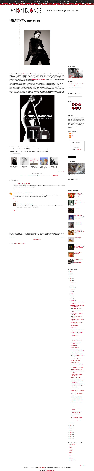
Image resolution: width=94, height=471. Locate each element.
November (73, 284)
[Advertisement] (76, 41)
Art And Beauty (73, 327)
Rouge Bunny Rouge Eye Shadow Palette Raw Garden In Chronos (78, 261)
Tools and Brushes (72, 460)
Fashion (70, 447)
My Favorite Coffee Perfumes (75, 377)
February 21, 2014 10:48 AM (26, 193)
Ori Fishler (73, 137)
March (72, 298)
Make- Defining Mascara (75, 343)
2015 (71, 278)
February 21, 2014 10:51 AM (26, 204)
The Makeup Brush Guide (63, 1)
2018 (71, 273)
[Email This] (33, 173)
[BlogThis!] (34, 173)
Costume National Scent (28, 73)
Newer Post (11, 237)
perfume (40, 175)
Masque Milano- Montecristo (75, 358)
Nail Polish (71, 455)
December (73, 282)
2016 (71, 276)
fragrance (34, 175)
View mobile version (37, 239)
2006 (71, 438)
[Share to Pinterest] (38, 173)
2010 (71, 430)
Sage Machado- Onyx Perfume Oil (76, 332)
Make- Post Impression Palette (76, 349)
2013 (71, 425)
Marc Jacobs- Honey (74, 325)
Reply (14, 189)
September (73, 287)
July (71, 291)
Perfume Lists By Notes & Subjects (41, 1)
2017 (71, 275)
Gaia (18, 204)
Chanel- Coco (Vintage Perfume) (76, 364)
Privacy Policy (79, 1)
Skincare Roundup (73, 345)
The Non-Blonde (41, 467)
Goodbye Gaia (77, 208)
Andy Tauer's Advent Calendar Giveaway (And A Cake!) (79, 202)
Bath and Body (72, 444)
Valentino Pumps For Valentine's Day (77, 379)
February (72, 300)
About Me (23, 1)
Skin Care (71, 458)
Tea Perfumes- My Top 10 (75, 414)
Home (14, 1)
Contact (48, 2)
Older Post (62, 237)
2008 (71, 434)
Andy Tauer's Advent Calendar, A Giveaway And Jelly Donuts (79, 231)
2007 (71, 436)
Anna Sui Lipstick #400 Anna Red (76, 367)
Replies (16, 201)
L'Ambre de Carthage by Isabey (38, 79)
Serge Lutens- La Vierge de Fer (76, 420)
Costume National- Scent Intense (76, 337)
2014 (71, 280)
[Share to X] (35, 173)
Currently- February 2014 (75, 347)
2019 (71, 271)
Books (70, 446)
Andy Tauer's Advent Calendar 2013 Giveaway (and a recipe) (79, 195)
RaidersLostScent (16, 193)
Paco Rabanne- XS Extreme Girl (76, 369)
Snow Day (72, 415)
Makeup (71, 453)
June (72, 293)
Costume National (26, 175)
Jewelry (70, 452)
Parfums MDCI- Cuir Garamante (76, 308)
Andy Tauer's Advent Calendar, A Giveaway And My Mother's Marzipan (79, 246)
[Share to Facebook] (37, 173)
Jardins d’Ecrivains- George (75, 388)
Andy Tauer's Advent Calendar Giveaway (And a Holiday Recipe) (79, 217)
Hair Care (71, 450)
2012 (71, 427)
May (71, 295)
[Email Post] (41, 173)
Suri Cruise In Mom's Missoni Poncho (77, 365)
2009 (71, 432)
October (72, 285)
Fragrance (71, 449)
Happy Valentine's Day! (74, 362)
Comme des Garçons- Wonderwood (77, 384)
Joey (72, 135)
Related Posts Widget (61, 171)
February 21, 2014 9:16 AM (24, 183)
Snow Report (72, 406)
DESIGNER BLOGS (50, 470)
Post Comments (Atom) (20, 243)
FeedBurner (79, 149)
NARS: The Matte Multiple (75, 360)
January (72, 423)
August (72, 289)
